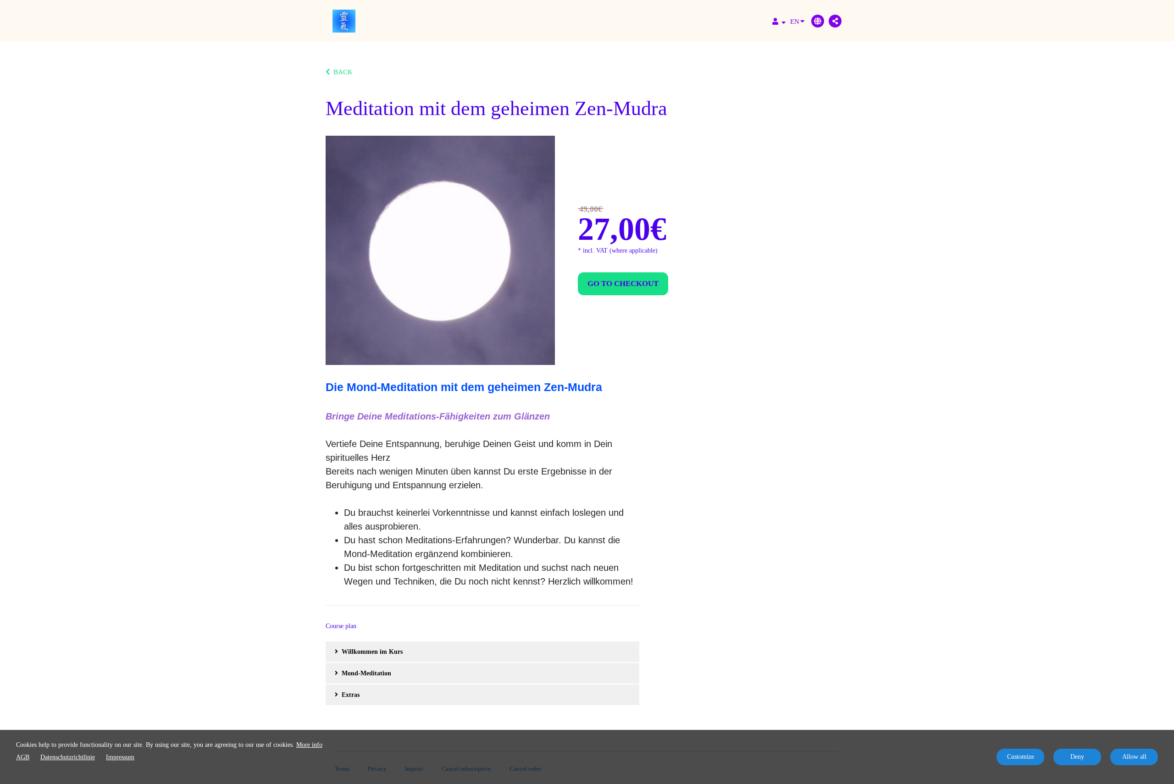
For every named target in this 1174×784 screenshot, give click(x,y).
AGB (22, 757)
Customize (1020, 756)
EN (794, 21)
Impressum (120, 757)
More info (309, 744)
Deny (1077, 756)
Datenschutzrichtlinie (67, 757)
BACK (343, 72)
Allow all (1134, 756)
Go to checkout (623, 283)
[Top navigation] (779, 23)
